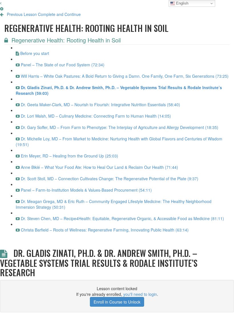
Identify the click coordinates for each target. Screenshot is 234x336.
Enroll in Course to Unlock (117, 302)
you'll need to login (140, 294)
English (181, 3)
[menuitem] (1, 8)
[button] (0, 3)
